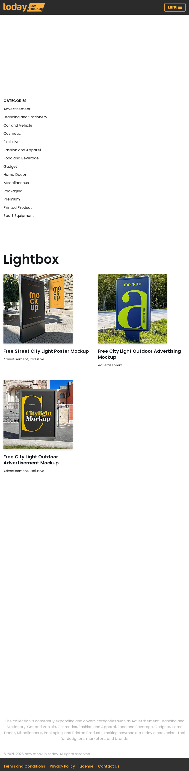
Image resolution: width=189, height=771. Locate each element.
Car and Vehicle (17, 125)
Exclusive (11, 141)
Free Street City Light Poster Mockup (46, 351)
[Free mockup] (24, 7)
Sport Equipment (18, 215)
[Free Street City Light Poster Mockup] (47, 309)
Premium (11, 199)
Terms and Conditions (24, 766)
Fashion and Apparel (22, 150)
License (86, 766)
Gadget (10, 166)
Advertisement (17, 109)
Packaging (12, 191)
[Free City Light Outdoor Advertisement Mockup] (47, 414)
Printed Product (17, 207)
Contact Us (108, 766)
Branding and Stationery (25, 117)
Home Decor (15, 174)
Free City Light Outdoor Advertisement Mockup (31, 460)
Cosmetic (12, 133)
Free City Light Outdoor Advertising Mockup (139, 354)
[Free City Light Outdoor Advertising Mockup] (142, 309)
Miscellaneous (16, 182)
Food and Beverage (21, 158)
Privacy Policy (62, 766)
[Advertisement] (94, 49)
